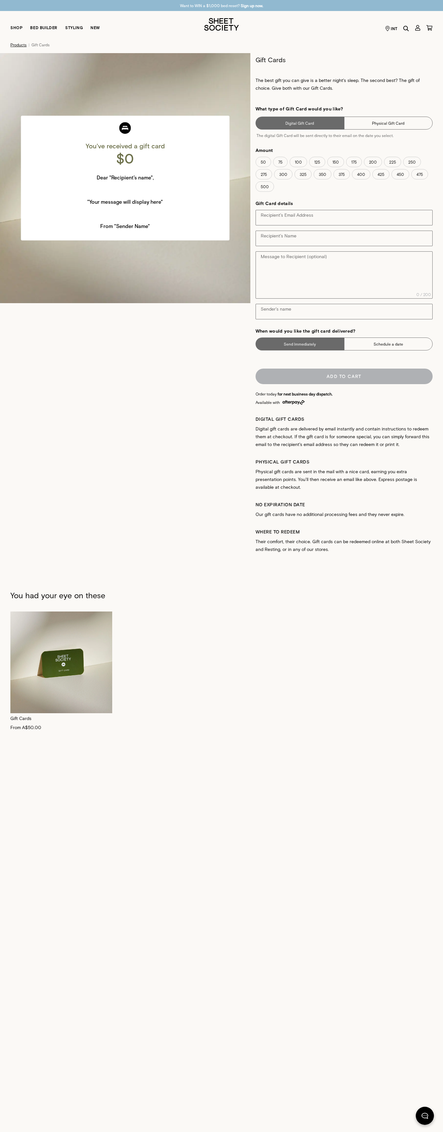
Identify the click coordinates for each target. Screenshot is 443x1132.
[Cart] (429, 28)
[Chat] (425, 1117)
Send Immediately (300, 344)
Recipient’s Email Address (287, 215)
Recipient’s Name (278, 235)
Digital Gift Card (299, 123)
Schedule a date (388, 344)
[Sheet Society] (221, 24)
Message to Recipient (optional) (294, 256)
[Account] (417, 28)
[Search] (406, 28)
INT (394, 28)
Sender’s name (276, 309)
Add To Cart (344, 376)
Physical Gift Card (388, 123)
